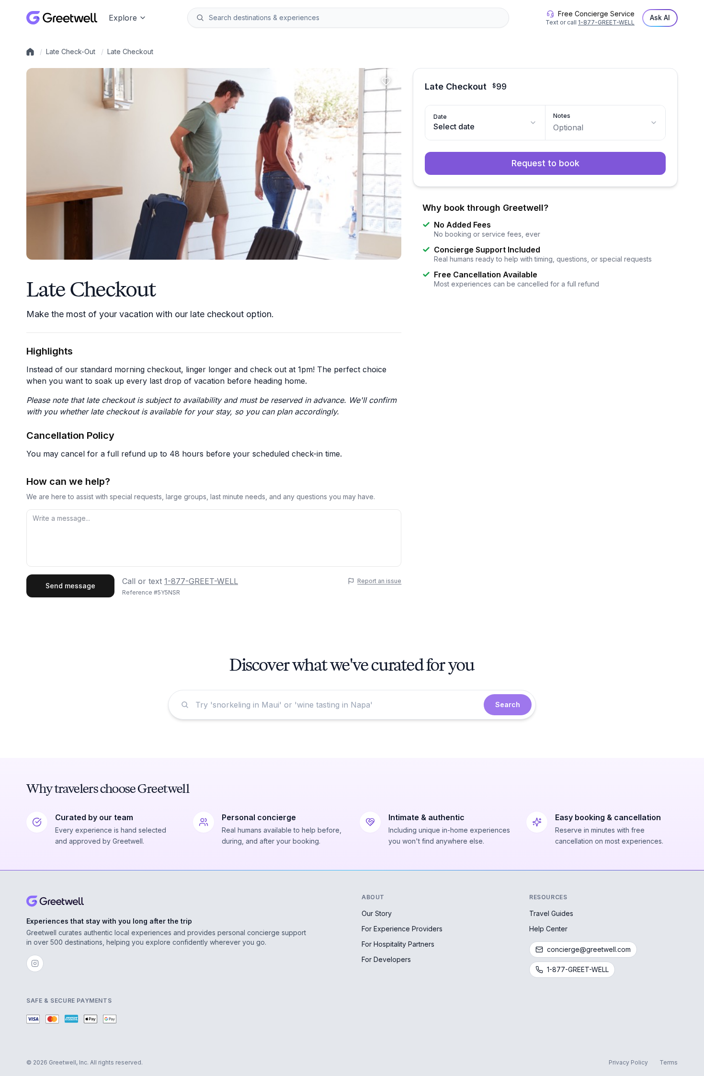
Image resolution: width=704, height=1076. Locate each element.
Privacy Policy (628, 1062)
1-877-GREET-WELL (606, 22)
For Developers (386, 959)
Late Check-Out (70, 51)
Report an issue (379, 580)
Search (507, 704)
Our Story (377, 913)
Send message (70, 586)
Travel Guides (551, 913)
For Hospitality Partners (398, 944)
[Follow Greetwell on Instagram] (35, 963)
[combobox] (355, 18)
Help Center (548, 929)
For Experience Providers (402, 929)
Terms (668, 1062)
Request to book (545, 163)
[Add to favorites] (386, 81)
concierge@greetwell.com (589, 949)
